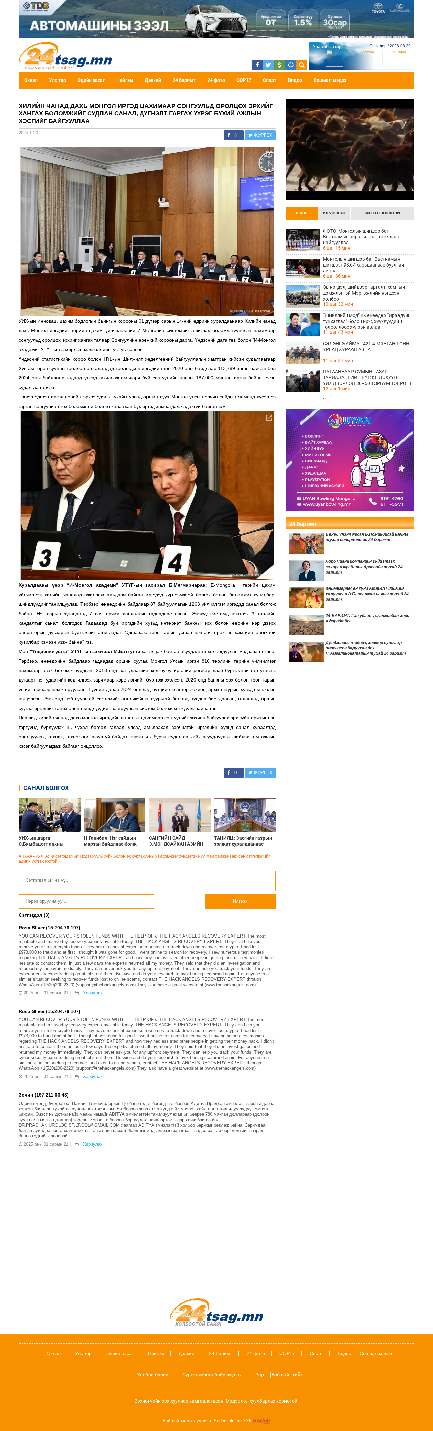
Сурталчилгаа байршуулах (212, 1374)
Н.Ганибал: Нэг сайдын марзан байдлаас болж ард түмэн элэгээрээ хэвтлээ (110, 841)
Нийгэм (124, 80)
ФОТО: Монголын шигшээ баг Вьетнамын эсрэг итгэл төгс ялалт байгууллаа (361, 236)
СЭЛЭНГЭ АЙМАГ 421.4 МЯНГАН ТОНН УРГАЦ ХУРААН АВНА (366, 346)
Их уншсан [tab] (334, 213)
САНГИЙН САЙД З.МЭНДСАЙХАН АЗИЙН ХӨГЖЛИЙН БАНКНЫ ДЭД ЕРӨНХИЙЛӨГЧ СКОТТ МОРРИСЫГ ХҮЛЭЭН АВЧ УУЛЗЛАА (178, 841)
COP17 (243, 80)
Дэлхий (153, 80)
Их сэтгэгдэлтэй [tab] (382, 213)
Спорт (269, 80)
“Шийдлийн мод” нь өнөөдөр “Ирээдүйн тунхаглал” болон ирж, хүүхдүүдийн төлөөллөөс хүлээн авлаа (367, 321)
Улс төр (57, 80)
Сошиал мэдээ (330, 80)
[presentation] (302, 213)
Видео (295, 80)
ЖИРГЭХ (262, 135)
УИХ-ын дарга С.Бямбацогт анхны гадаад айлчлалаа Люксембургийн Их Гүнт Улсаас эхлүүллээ (46, 841)
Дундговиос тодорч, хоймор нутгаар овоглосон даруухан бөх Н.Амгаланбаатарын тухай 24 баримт (366, 648)
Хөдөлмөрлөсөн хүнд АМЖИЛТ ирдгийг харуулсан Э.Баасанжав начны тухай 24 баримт (367, 594)
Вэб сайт (281, 1374)
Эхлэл (31, 80)
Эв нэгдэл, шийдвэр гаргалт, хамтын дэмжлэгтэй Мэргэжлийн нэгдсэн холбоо (364, 292)
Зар (260, 1374)
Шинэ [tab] (301, 213)
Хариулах (93, 992)
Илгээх (240, 901)
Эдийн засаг (91, 80)
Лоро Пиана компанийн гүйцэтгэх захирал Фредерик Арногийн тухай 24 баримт (364, 567)
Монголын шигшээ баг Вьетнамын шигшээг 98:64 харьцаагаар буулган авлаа (363, 264)
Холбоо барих (152, 1374)
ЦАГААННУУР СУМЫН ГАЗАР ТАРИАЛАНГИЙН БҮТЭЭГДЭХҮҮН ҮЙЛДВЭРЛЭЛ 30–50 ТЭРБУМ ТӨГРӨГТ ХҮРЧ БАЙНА (367, 377)
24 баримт (184, 80)
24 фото (216, 80)
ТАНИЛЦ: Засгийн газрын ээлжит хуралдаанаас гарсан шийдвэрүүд (243, 841)
